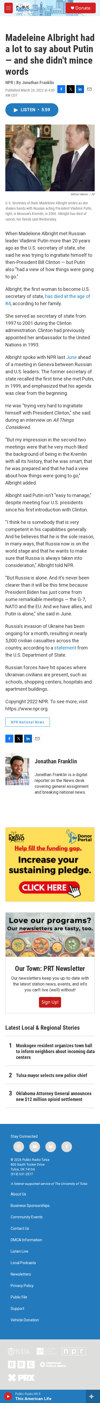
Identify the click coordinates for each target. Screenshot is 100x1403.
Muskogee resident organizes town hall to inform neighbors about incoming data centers (55, 1051)
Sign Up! (50, 1002)
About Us (18, 1194)
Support (17, 1309)
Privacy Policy (22, 1286)
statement (65, 648)
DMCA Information (26, 1240)
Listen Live (19, 1251)
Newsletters (21, 1274)
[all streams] (93, 1396)
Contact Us (20, 1229)
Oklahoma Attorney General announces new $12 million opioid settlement (53, 1096)
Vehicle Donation (25, 1320)
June (72, 357)
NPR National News (27, 722)
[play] (8, 1396)
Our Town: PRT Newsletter (50, 968)
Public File (19, 1297)
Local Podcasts (23, 1263)
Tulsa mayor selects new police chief (51, 1075)
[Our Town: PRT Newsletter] (50, 935)
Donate (82, 8)
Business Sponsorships (30, 1206)
